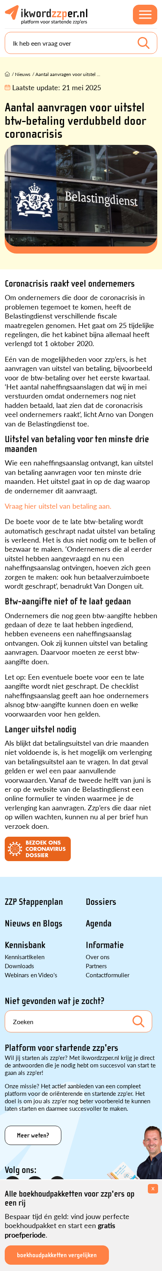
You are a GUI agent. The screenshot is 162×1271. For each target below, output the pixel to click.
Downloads (19, 966)
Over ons (98, 956)
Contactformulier (107, 975)
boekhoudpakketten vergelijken (57, 1255)
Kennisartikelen (24, 956)
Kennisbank (25, 945)
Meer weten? (33, 1135)
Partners (96, 966)
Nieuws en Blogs (34, 923)
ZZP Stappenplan (34, 902)
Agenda (99, 923)
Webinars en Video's (31, 975)
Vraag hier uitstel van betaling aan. (58, 506)
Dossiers (101, 902)
